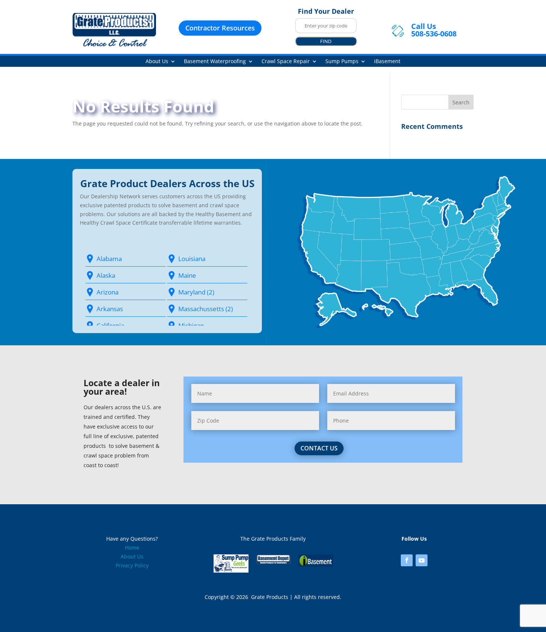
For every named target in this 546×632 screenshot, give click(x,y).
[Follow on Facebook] (407, 560)
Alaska (106, 275)
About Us (157, 62)
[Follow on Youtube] (422, 560)
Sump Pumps (341, 62)
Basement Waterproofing (215, 62)
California (110, 325)
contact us (319, 448)
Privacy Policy (132, 565)
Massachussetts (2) (205, 308)
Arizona (107, 292)
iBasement (387, 62)
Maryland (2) (196, 292)
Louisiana (191, 258)
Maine (187, 275)
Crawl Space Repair (285, 62)
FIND (325, 41)
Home (132, 547)
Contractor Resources (220, 27)
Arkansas (110, 308)
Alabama (109, 258)
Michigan (191, 325)
